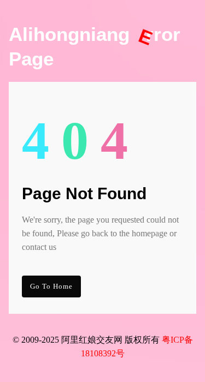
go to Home (51, 286)
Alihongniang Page (94, 46)
